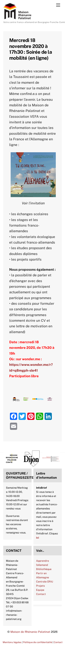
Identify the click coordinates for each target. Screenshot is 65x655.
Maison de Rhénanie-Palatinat (30, 631)
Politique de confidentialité (37, 642)
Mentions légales (12, 642)
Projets (40, 585)
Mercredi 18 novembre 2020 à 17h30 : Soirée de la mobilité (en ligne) (30, 49)
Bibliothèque (43, 569)
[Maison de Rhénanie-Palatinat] (17, 17)
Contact (41, 594)
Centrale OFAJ (44, 581)
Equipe (40, 589)
